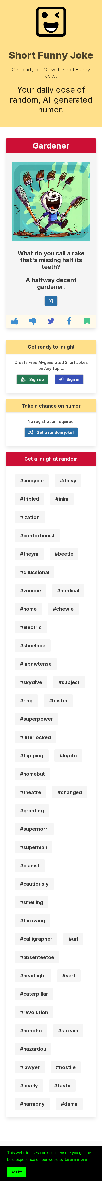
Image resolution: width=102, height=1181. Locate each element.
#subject (69, 682)
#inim (61, 499)
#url (73, 939)
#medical (68, 591)
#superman (33, 847)
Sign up (36, 379)
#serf (69, 976)
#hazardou (33, 1049)
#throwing (32, 921)
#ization (30, 517)
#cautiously (34, 884)
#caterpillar (34, 994)
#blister (58, 701)
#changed (69, 792)
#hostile (66, 1067)
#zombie (30, 591)
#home (28, 609)
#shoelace (32, 646)
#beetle (64, 554)
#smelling (31, 902)
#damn (69, 1104)
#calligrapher (36, 939)
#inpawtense (35, 664)
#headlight (33, 976)
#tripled (29, 499)
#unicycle (32, 481)
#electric (31, 627)
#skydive (31, 682)
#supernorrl (34, 829)
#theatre (30, 792)
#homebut (32, 774)
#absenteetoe (37, 957)
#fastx (62, 1086)
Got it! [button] (16, 1172)
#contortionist (37, 536)
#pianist (30, 866)
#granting (32, 811)
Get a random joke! (55, 432)
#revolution (34, 1012)
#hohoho (31, 1031)
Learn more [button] (76, 1159)
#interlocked (35, 737)
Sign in (72, 379)
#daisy (68, 481)
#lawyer (30, 1067)
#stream (68, 1031)
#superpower (36, 719)
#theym (29, 554)
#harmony (32, 1104)
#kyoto (68, 756)
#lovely (29, 1086)
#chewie (63, 609)
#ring (26, 701)
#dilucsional (34, 572)
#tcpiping (31, 756)
